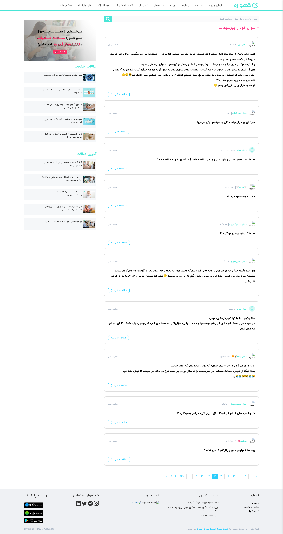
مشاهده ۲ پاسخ (119, 422)
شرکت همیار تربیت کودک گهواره (212, 529)
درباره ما (255, 503)
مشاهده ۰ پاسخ (119, 168)
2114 (182, 476)
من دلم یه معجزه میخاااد (241, 196)
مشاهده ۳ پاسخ (119, 242)
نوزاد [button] (173, 5)
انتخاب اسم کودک (124, 5)
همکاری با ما (66, 5)
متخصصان (159, 5)
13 (234, 476)
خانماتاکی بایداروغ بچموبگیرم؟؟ (237, 233)
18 (202, 476)
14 (227, 476)
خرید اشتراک (104, 5)
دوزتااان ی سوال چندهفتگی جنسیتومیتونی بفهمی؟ (226, 122)
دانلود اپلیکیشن (84, 5)
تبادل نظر (143, 5)
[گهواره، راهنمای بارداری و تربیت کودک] (246, 11)
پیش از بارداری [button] (218, 5)
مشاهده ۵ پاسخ (119, 94)
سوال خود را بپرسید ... (237, 28)
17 (208, 476)
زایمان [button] (186, 5)
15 (221, 476)
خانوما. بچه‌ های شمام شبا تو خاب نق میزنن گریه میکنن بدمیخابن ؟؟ (216, 413)
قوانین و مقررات (251, 507)
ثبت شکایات (253, 511)
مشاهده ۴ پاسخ (119, 290)
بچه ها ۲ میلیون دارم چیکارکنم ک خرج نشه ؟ (229, 450)
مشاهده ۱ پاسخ (118, 131)
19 (196, 476)
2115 (173, 476)
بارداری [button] (200, 5)
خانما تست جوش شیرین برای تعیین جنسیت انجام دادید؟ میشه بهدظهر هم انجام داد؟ (206, 159)
